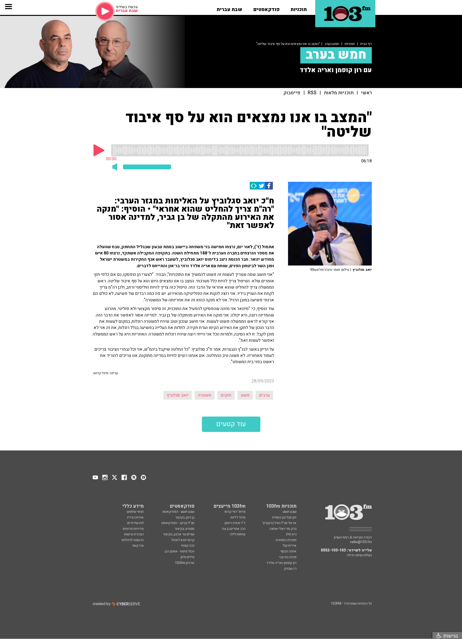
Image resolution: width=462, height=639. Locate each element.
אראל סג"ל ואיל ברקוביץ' (279, 523)
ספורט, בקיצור (184, 529)
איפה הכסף (288, 551)
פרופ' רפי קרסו (235, 511)
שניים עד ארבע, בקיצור (178, 534)
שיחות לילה (237, 534)
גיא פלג (291, 534)
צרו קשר (138, 545)
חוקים (226, 395)
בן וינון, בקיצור (184, 517)
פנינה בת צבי (287, 557)
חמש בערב (332, 43)
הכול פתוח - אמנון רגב (179, 551)
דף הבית (366, 43)
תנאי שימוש (135, 511)
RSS (312, 92)
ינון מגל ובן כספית (284, 517)
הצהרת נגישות (134, 534)
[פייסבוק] (269, 186)
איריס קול (289, 545)
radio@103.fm (361, 542)
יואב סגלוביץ (177, 395)
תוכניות (350, 43)
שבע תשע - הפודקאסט (178, 511)
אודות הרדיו (135, 517)
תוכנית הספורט (286, 540)
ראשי (366, 92)
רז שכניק (290, 568)
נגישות (450, 635)
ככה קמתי (187, 545)
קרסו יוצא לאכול (182, 540)
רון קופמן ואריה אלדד (281, 563)
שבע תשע (289, 511)
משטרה (204, 395)
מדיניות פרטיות (133, 529)
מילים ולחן (187, 557)
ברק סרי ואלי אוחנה (283, 529)
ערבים (264, 395)
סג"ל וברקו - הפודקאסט (177, 523)
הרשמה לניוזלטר (132, 540)
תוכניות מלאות (338, 92)
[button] (298, 8)
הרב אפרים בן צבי (233, 529)
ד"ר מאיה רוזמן (235, 523)
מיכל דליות (238, 517)
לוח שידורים (135, 523)
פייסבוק (291, 92)
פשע (245, 395)
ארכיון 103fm (184, 563)
